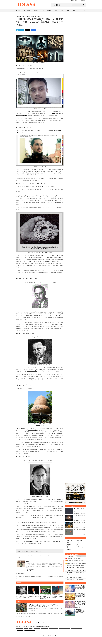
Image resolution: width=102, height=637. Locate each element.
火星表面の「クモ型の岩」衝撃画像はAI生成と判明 (76, 575)
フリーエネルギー (26, 555)
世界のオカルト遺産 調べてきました (43, 566)
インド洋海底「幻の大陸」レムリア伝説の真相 (76, 570)
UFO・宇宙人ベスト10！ (70, 556)
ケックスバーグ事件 (53, 555)
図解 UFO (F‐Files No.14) (53, 564)
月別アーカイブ (37, 628)
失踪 (31, 555)
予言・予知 (79, 540)
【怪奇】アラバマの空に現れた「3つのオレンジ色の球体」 (79, 510)
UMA (68, 542)
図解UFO (49, 541)
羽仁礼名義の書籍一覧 (31, 569)
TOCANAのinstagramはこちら (57, 5)
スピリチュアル (80, 547)
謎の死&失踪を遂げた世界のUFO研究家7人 (34, 16)
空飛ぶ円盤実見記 (31, 543)
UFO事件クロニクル (28, 541)
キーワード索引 (44, 628)
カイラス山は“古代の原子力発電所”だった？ (76, 577)
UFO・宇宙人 (70, 540)
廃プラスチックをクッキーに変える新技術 (76, 563)
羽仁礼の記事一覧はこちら (21, 573)
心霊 (78, 542)
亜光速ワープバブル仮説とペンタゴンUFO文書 (76, 560)
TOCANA (26, 5)
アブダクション (35, 555)
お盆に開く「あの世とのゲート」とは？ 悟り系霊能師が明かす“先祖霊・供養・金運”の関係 (80, 587)
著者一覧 (30, 628)
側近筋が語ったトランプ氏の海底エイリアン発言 (76, 579)
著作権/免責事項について (29, 630)
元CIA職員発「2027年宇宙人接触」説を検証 (76, 572)
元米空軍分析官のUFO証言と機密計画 (75, 567)
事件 (78, 544)
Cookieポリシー (20, 630)
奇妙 (68, 547)
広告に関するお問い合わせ (64, 628)
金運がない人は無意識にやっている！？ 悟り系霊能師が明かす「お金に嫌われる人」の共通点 (80, 595)
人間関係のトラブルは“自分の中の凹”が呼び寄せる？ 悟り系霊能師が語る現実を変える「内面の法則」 (80, 604)
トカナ (17, 16)
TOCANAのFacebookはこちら (54, 5)
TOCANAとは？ (19, 628)
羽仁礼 (27, 561)
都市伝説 (69, 544)
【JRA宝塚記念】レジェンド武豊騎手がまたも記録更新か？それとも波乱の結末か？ (80, 611)
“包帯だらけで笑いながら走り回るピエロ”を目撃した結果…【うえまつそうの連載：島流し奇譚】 (45, 605)
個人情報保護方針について (76, 628)
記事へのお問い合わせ (53, 628)
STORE (69, 549)
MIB (39, 555)
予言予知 (36, 10)
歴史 (68, 546)
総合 (80, 556)
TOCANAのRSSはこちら (59, 5)
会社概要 (26, 628)
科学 (78, 546)
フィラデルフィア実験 (44, 555)
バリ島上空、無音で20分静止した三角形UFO (76, 565)
